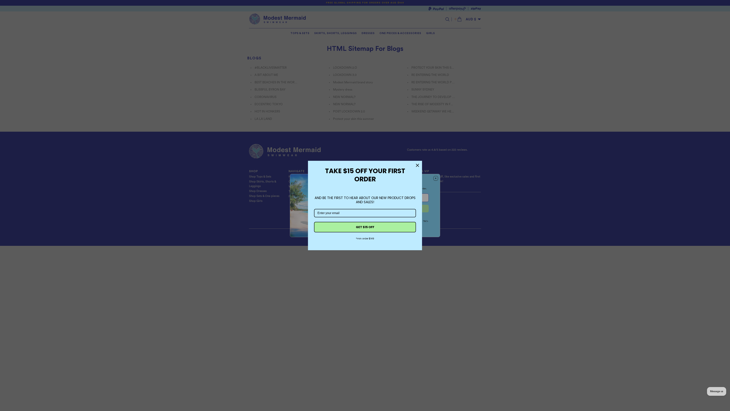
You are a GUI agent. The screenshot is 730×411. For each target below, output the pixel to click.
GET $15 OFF (365, 227)
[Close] (417, 165)
